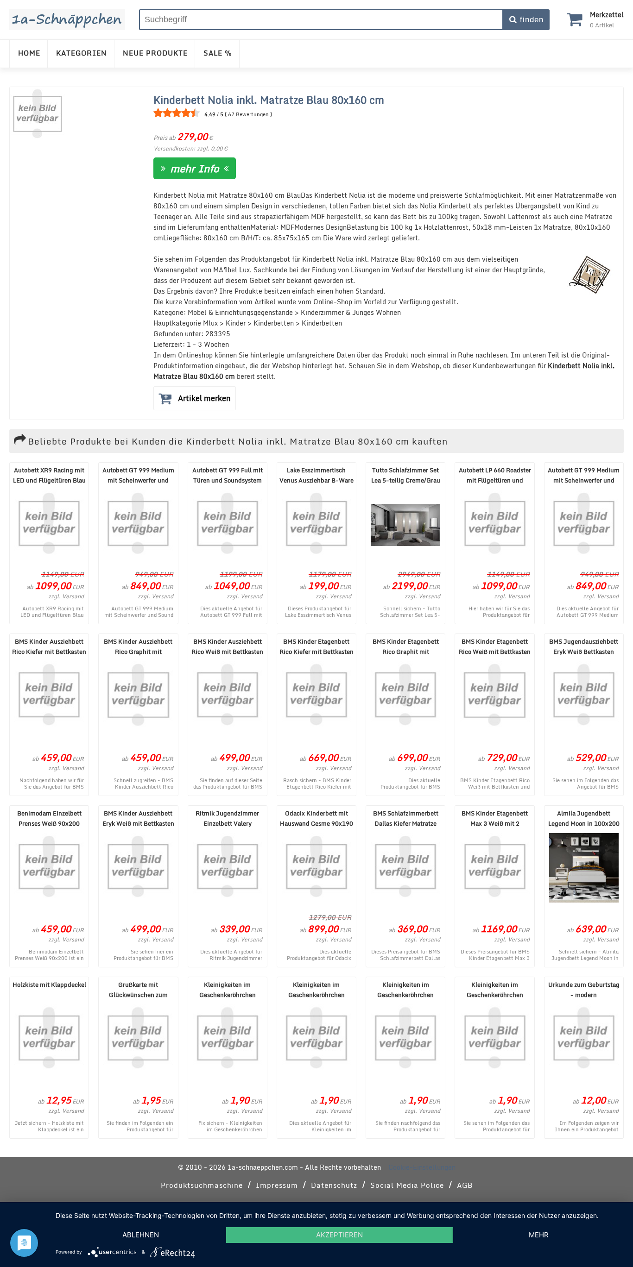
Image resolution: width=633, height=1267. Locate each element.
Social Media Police (407, 1185)
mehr (539, 1234)
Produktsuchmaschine (202, 1185)
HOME (29, 52)
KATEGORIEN (81, 52)
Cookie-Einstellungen (422, 1167)
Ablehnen (140, 1234)
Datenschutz (334, 1185)
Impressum (277, 1185)
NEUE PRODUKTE (155, 52)
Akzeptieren (339, 1234)
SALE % (217, 52)
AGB (465, 1185)
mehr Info (194, 168)
